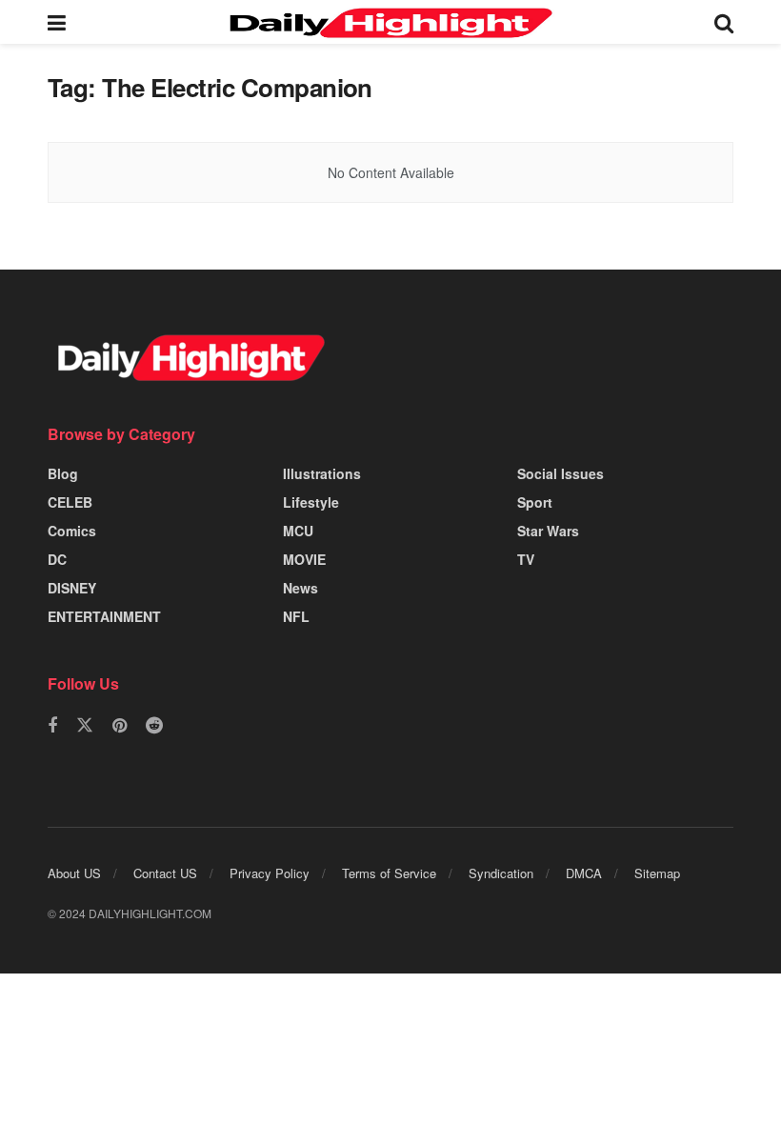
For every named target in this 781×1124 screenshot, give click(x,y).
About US (74, 873)
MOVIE (304, 559)
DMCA (584, 873)
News (300, 587)
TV (525, 559)
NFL (296, 616)
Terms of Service (389, 873)
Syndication (501, 873)
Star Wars (548, 530)
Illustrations (322, 473)
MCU (298, 530)
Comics (72, 530)
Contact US (165, 873)
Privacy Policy (270, 873)
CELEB (70, 502)
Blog (63, 473)
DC (57, 559)
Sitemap (657, 873)
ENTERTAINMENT (104, 616)
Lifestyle (311, 502)
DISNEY (72, 587)
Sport (534, 502)
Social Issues (560, 473)
